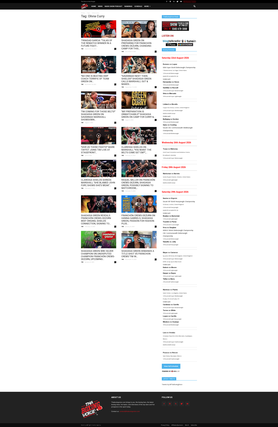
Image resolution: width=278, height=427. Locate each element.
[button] (194, 6)
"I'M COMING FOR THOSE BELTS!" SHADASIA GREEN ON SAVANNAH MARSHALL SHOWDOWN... (98, 115)
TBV (82, 49)
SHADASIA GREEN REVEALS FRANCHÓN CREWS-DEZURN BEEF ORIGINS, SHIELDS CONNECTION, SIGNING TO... (96, 219)
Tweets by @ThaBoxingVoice (172, 384)
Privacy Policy (165, 425)
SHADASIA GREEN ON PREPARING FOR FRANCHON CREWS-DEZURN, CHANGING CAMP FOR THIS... (136, 44)
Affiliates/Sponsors (177, 425)
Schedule (138, 6)
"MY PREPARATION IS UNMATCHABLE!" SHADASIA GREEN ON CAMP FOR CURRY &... (138, 114)
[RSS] (173, 1)
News (100, 6)
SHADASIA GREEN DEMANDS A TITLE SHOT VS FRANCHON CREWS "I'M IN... (137, 254)
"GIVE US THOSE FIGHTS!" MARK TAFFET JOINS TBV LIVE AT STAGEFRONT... (98, 150)
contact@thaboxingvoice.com (130, 411)
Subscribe (194, 425)
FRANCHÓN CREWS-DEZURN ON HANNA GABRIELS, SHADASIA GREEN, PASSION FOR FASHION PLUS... (138, 219)
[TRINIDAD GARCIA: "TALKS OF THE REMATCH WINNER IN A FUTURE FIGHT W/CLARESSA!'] (98, 29)
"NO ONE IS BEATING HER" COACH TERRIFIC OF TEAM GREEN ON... (95, 79)
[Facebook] (166, 1)
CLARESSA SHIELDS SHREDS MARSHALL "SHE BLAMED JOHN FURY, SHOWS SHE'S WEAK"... (98, 183)
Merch (187, 425)
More (146, 6)
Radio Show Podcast (113, 6)
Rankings (128, 6)
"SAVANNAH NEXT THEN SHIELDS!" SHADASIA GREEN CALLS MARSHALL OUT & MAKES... (136, 80)
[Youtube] (181, 1)
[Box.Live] (171, 372)
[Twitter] (177, 1)
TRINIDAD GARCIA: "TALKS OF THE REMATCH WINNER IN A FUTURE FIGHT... (96, 43)
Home (93, 6)
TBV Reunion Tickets (189, 1)
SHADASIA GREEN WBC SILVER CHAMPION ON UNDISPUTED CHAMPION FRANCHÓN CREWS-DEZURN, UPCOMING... (98, 255)
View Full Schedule (171, 366)
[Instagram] (170, 1)
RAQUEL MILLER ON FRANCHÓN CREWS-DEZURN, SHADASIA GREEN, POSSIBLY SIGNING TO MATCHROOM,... (138, 184)
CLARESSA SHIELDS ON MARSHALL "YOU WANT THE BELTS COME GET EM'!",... (136, 150)
